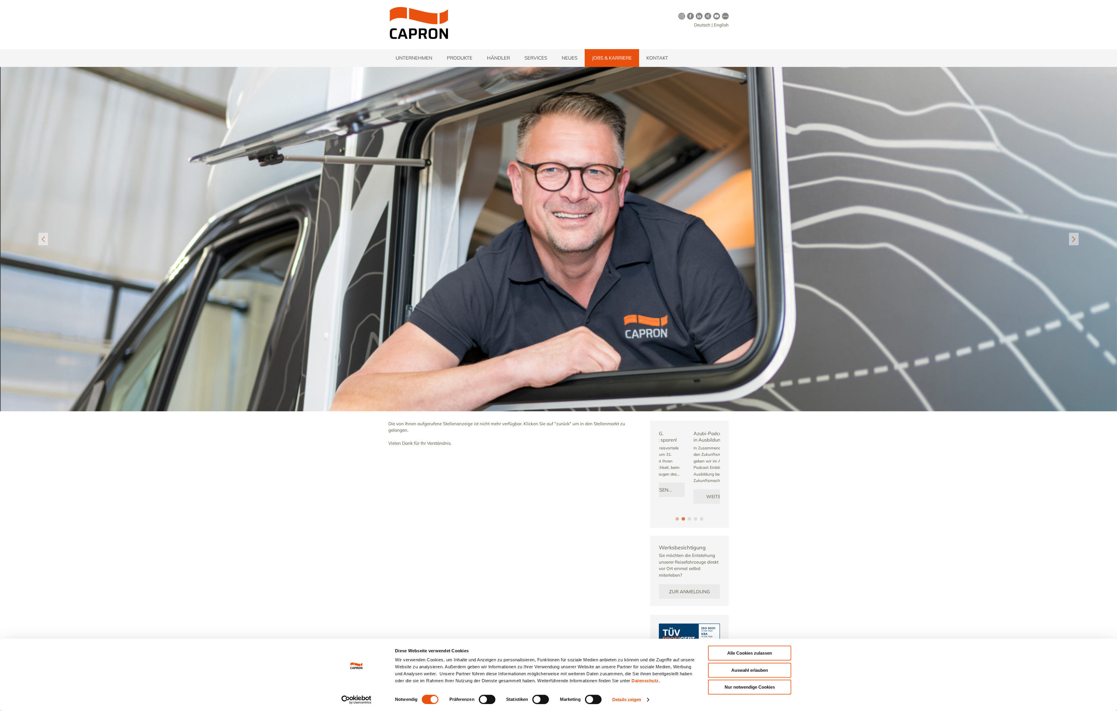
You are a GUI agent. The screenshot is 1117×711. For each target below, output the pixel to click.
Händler (498, 58)
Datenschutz (645, 680)
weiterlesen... (689, 496)
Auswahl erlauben (749, 670)
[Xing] (706, 16)
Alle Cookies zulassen (749, 653)
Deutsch (702, 25)
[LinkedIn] (698, 16)
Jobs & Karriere (612, 58)
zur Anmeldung (689, 591)
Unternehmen (414, 58)
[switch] (487, 699)
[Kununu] (724, 16)
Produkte (459, 58)
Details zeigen (626, 699)
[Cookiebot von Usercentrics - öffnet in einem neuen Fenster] (356, 699)
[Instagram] (680, 16)
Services (535, 58)
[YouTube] (715, 16)
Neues (569, 58)
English (721, 25)
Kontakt (657, 58)
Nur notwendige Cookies (750, 687)
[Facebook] (689, 16)
